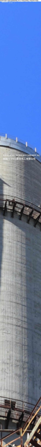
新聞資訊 (27, 1)
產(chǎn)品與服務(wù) (21, 1)
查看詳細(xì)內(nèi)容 (6, 163)
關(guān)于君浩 (15, 1)
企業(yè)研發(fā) (35, 1)
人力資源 (30, 1)
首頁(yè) (10, 1)
